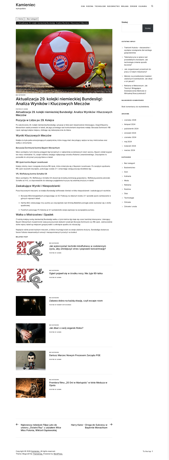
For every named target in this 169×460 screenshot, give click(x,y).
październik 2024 (131, 129)
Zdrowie (133, 6)
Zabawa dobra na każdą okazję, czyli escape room (76, 300)
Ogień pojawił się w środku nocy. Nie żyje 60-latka (76, 273)
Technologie (100, 6)
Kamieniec (25, 4)
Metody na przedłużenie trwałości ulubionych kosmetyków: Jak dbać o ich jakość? (138, 78)
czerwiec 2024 (130, 137)
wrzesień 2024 (130, 133)
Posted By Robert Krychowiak (60, 304)
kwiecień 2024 (130, 146)
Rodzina (89, 6)
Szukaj (125, 22)
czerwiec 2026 (130, 120)
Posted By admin (22, 109)
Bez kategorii (20, 95)
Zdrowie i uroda (130, 206)
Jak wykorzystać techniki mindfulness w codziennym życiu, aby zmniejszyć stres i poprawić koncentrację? (77, 247)
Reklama (124, 6)
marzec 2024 (129, 150)
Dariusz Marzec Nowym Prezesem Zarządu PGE (74, 355)
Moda (126, 180)
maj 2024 (128, 141)
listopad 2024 (129, 124)
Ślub (126, 193)
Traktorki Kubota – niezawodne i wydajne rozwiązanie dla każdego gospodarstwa (138, 50)
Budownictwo (113, 6)
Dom (83, 6)
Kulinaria (143, 6)
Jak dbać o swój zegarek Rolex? (66, 328)
